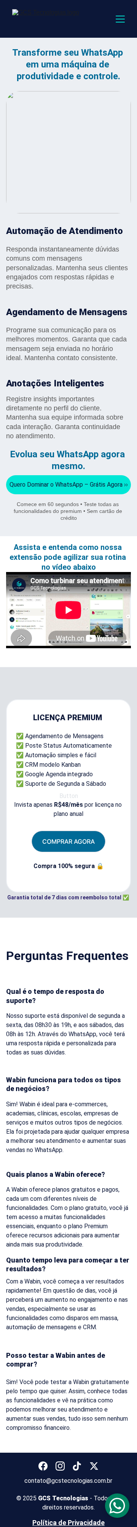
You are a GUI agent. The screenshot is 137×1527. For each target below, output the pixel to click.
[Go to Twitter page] (94, 1466)
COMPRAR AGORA (68, 841)
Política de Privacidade (68, 1523)
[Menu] (120, 19)
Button (68, 796)
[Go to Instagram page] (60, 1466)
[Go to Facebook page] (43, 1466)
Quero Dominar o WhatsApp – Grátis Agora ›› (69, 484)
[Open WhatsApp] (117, 1505)
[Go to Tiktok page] (76, 1466)
